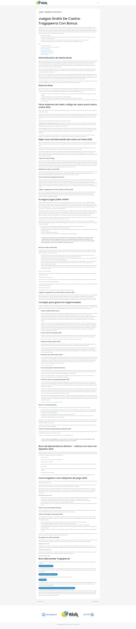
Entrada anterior (40, 601)
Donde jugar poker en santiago (47, 53)
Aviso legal (68, 624)
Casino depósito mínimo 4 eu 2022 (48, 574)
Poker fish (42, 579)
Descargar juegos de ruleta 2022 (47, 51)
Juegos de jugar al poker (46, 45)
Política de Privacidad (74, 624)
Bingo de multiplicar (45, 54)
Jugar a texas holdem (45, 48)
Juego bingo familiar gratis (46, 50)
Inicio (98, 2)
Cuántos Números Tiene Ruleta (47, 365)
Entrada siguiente (96, 601)
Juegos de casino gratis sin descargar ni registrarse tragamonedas (57, 588)
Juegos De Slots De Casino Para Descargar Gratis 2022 (51, 402)
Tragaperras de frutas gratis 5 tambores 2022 (50, 47)
